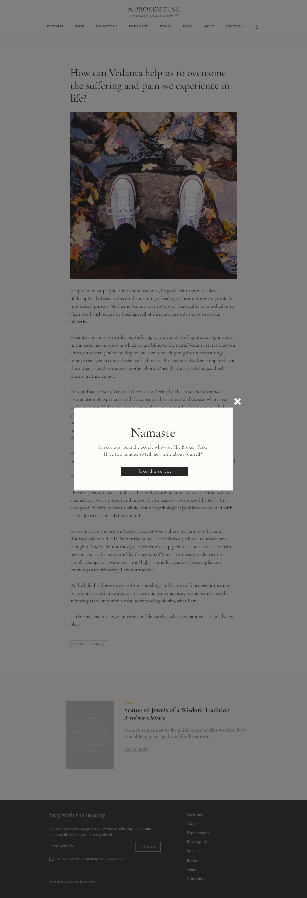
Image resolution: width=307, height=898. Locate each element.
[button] (237, 401)
